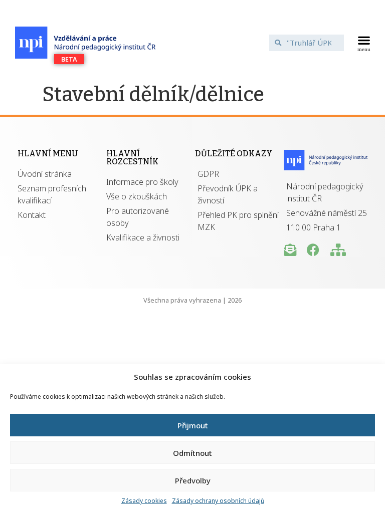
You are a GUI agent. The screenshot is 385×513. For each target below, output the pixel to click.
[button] (363, 42)
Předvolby (193, 480)
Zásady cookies (144, 500)
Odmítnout (192, 453)
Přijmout (192, 425)
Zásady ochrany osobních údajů (218, 500)
